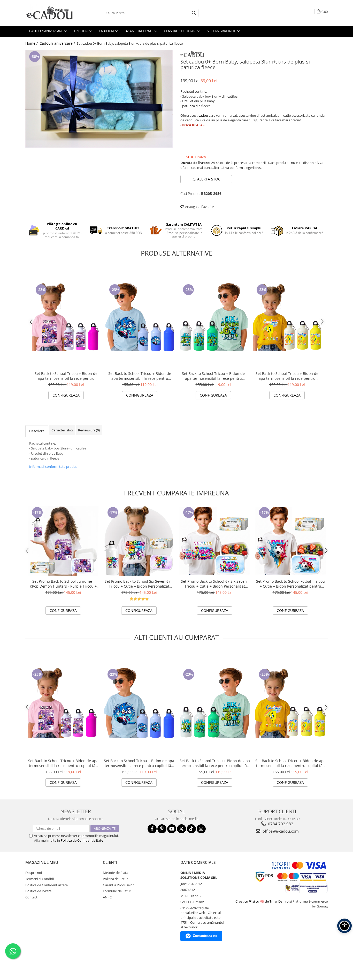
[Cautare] (193, 13)
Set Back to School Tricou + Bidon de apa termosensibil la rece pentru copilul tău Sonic (139, 376)
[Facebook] (152, 828)
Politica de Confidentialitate (82, 840)
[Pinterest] (161, 828)
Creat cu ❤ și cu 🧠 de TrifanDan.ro (262, 901)
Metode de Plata (115, 872)
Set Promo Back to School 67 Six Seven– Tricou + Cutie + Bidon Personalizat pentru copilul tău (215, 584)
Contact (31, 897)
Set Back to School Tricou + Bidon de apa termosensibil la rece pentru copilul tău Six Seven (213, 376)
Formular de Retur (117, 891)
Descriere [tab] (36, 431)
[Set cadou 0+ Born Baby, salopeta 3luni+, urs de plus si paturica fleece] (99, 99)
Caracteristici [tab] (62, 430)
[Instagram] (201, 828)
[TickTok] (191, 828)
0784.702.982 (280, 823)
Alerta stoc (208, 179)
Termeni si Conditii (39, 878)
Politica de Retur (115, 878)
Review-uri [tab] (89, 430)
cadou (203, 115)
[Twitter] (181, 828)
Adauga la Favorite (199, 206)
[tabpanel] (99, 99)
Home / (32, 43)
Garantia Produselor (118, 885)
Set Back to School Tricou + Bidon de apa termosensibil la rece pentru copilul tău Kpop (66, 376)
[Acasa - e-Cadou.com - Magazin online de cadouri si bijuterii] (51, 13)
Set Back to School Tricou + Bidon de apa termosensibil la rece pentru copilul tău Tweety (287, 376)
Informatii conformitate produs (53, 466)
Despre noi (33, 872)
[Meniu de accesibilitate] (344, 926)
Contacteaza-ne (205, 936)
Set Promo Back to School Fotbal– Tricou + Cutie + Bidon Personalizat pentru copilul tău (290, 584)
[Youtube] (171, 828)
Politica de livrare (38, 891)
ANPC (107, 897)
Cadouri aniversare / (58, 43)
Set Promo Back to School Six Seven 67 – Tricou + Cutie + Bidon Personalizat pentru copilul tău (139, 584)
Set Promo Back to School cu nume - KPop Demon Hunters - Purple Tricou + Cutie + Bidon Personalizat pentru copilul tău (63, 584)
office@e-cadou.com (280, 831)
